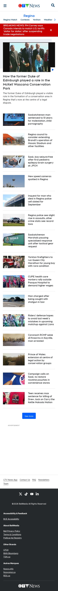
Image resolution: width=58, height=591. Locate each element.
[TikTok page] (26, 494)
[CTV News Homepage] (29, 5)
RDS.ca (6, 575)
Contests (25, 20)
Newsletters (43, 480)
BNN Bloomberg (10, 553)
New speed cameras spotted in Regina (39, 178)
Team (5, 483)
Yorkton (37, 20)
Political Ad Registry (12, 538)
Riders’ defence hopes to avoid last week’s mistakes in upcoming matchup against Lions (41, 320)
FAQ (34, 480)
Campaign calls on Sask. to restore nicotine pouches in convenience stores (39, 378)
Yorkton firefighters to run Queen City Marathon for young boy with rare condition (41, 261)
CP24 (5, 550)
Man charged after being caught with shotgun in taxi (38, 299)
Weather (48, 20)
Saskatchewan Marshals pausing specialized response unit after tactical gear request (40, 240)
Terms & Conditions (12, 534)
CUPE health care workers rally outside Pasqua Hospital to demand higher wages (40, 281)
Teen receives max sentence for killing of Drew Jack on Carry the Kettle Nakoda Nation (41, 398)
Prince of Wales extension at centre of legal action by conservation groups (40, 359)
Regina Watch (10, 20)
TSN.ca (6, 556)
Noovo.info (8, 569)
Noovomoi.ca (9, 572)
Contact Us (25, 480)
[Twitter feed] (20, 494)
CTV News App (10, 480)
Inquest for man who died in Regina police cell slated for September (40, 200)
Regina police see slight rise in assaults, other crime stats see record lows (41, 219)
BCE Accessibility (11, 519)
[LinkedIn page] (37, 494)
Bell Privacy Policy (11, 531)
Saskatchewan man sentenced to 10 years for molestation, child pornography (40, 119)
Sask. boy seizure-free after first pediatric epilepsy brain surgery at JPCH (40, 161)
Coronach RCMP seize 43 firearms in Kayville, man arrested (40, 338)
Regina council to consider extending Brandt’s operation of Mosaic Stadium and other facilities (40, 140)
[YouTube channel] (32, 494)
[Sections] (5, 6)
